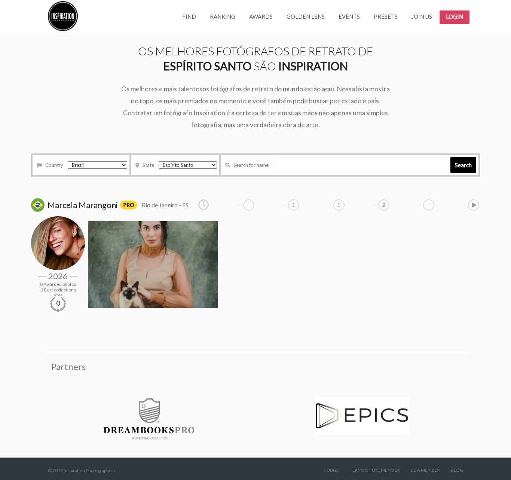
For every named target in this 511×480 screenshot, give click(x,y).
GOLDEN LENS (306, 16)
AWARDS (261, 16)
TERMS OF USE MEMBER (375, 470)
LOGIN (454, 16)
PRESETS (386, 16)
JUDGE (332, 470)
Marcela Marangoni (83, 205)
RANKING (222, 16)
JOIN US (421, 16)
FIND (189, 16)
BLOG (457, 470)
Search (463, 165)
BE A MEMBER (425, 470)
